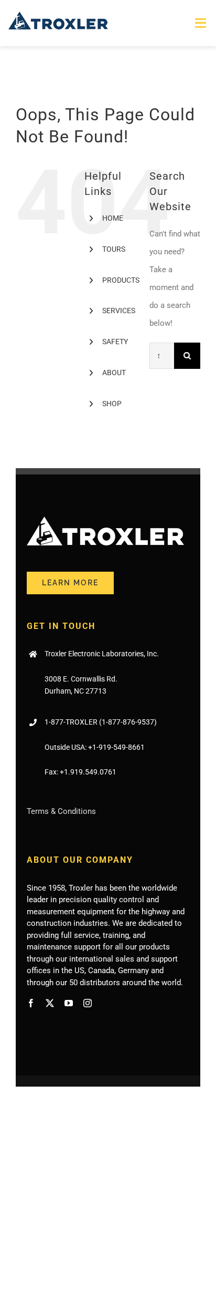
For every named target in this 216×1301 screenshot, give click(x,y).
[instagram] (87, 1003)
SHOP (112, 403)
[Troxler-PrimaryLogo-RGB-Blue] (58, 15)
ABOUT (114, 372)
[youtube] (68, 1003)
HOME (112, 218)
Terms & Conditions (61, 811)
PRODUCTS (120, 280)
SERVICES (118, 310)
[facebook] (31, 1003)
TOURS (113, 249)
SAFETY (115, 341)
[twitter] (50, 1003)
